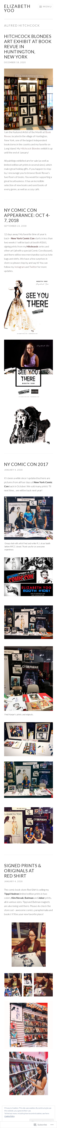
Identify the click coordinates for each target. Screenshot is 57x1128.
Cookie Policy (9, 1116)
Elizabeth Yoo (17, 8)
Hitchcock (32, 246)
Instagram (19, 266)
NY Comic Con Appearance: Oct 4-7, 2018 (27, 215)
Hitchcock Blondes (30, 148)
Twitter (33, 266)
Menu (47, 6)
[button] (28, 944)
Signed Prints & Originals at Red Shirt (22, 870)
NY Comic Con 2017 (26, 464)
